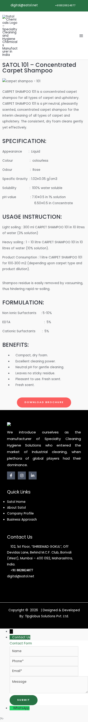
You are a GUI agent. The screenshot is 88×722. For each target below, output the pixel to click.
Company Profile (20, 513)
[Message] (49, 692)
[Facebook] (11, 475)
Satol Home (16, 502)
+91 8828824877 (22, 570)
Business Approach (22, 519)
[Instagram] (22, 475)
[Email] (44, 671)
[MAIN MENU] (81, 35)
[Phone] (44, 661)
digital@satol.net (24, 5)
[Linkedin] (33, 475)
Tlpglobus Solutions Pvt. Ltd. (47, 616)
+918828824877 (64, 5)
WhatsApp (21, 708)
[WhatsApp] (11, 708)
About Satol (16, 507)
